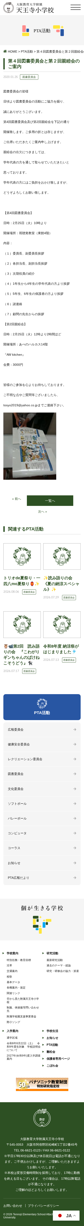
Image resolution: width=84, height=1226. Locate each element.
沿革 (9, 965)
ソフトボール (17, 803)
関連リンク (13, 993)
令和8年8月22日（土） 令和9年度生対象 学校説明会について (24, 1047)
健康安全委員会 (19, 744)
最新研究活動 (55, 960)
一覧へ (50, 501)
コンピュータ (17, 833)
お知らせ (14, 863)
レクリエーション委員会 (25, 759)
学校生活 (52, 1031)
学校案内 (12, 953)
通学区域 (12, 1037)
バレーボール (17, 818)
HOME (12, 51)
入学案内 (12, 1031)
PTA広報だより (18, 877)
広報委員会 (16, 729)
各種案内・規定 (16, 987)
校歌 (9, 976)
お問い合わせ (12, 1205)
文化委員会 (16, 789)
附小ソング (13, 1022)
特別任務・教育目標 (19, 960)
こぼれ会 (52, 1065)
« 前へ (16, 499)
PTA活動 (27, 51)
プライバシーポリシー (43, 1205)
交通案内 (12, 971)
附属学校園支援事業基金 (21, 1016)
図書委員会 (16, 774)
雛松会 (51, 1051)
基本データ (13, 982)
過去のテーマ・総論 (59, 965)
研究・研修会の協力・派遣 (63, 971)
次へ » (42, 511)
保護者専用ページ (58, 1058)
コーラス (14, 848)
